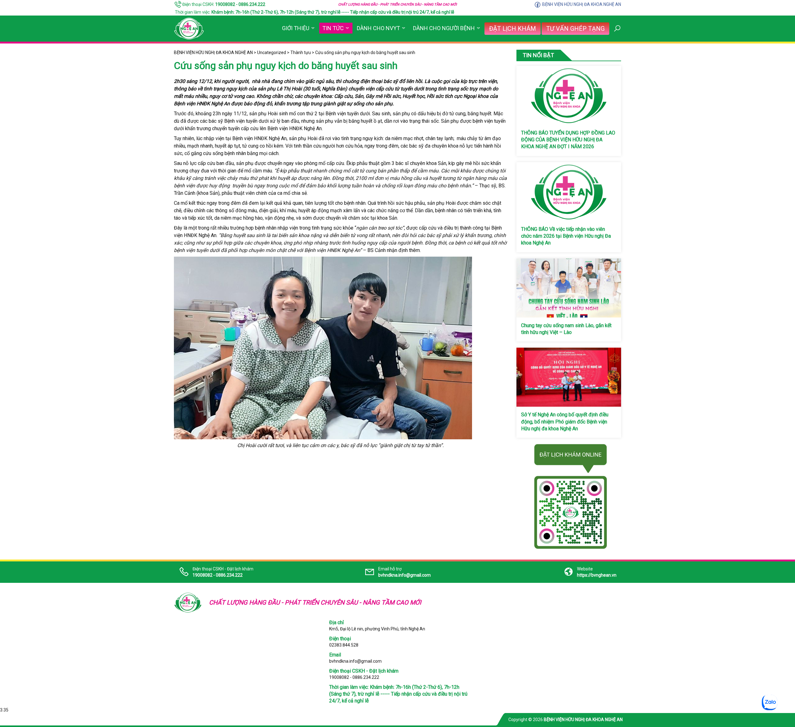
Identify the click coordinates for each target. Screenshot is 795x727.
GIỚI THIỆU (295, 28)
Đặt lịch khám (512, 28)
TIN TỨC (333, 28)
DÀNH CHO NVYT (378, 28)
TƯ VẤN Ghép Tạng (575, 28)
